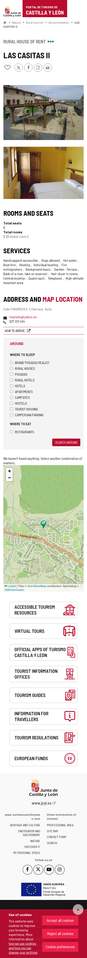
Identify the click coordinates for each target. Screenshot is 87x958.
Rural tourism (34, 22)
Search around (66, 442)
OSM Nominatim (14, 590)
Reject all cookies (60, 933)
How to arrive (15, 330)
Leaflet (11, 586)
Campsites (22, 397)
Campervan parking (29, 415)
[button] (9, 471)
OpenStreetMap (36, 586)
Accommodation (59, 22)
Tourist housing (26, 409)
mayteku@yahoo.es (23, 317)
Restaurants (24, 432)
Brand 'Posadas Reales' (32, 362)
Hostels (21, 403)
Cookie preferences (60, 946)
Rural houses (25, 368)
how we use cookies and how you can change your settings (23, 947)
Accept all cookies (60, 920)
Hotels (20, 386)
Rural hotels (25, 380)
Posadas (21, 374)
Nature (16, 22)
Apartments (24, 391)
